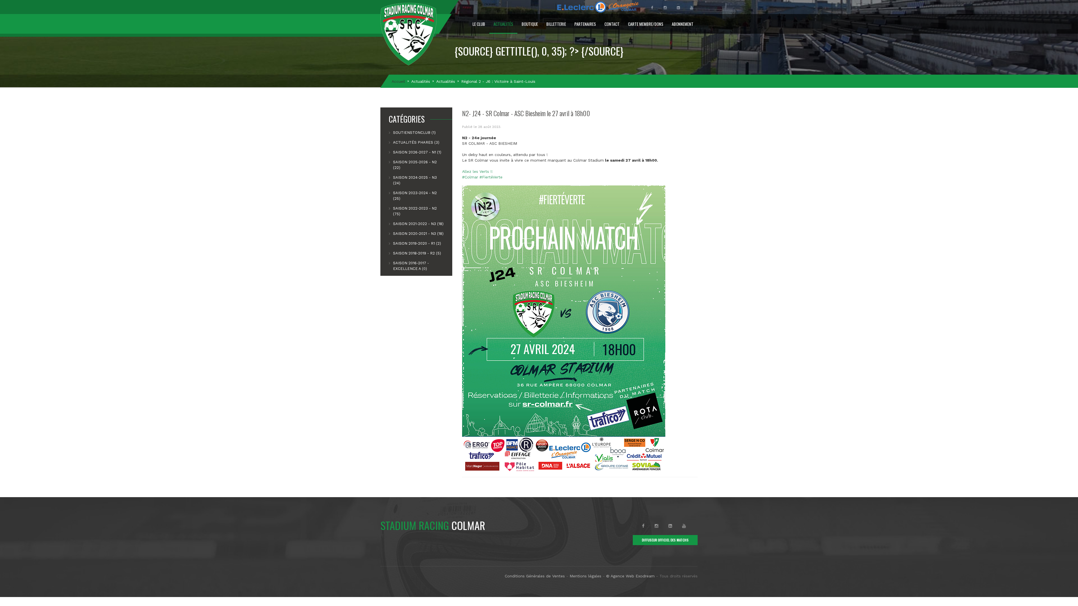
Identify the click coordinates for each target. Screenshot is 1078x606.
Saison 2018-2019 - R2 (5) (417, 253)
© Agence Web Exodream (630, 576)
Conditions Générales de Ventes (535, 576)
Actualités (503, 24)
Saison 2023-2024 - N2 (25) (415, 196)
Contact (612, 24)
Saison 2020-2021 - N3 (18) (418, 233)
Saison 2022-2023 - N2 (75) (415, 211)
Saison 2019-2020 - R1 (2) (417, 243)
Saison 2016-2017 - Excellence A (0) (411, 266)
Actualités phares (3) (416, 142)
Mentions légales (585, 576)
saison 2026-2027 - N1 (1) (417, 152)
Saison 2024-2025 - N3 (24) (415, 180)
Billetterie (556, 24)
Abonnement (682, 24)
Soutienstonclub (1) (414, 132)
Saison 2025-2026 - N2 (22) (415, 165)
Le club (478, 24)
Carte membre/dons (645, 24)
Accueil (398, 81)
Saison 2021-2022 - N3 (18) (418, 224)
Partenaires (585, 24)
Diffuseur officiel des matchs (665, 540)
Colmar (432, 525)
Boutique (530, 24)
